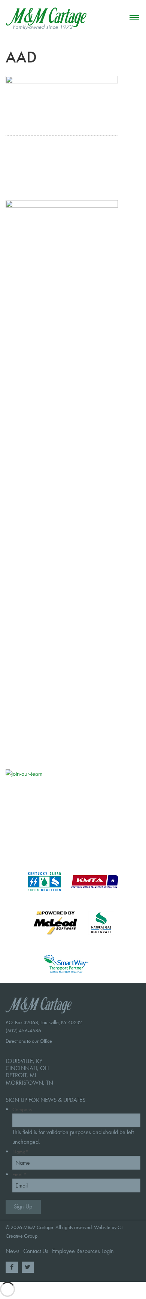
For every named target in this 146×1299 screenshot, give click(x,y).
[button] (134, 17)
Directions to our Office (29, 1041)
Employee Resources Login (83, 1250)
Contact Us (35, 1250)
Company (22, 1109)
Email (19, 1174)
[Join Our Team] (50, 809)
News (12, 1250)
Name (20, 1152)
